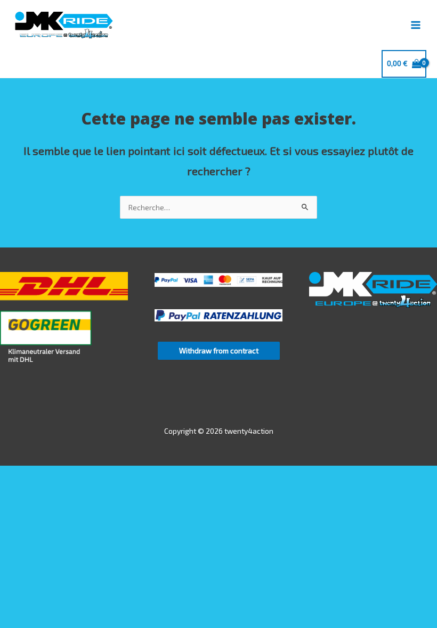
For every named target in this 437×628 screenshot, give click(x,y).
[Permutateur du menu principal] (416, 24)
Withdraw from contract (218, 350)
